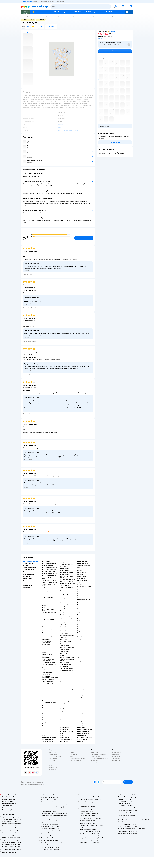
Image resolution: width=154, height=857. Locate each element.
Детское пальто (63, 696)
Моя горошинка (46, 674)
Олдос (78, 617)
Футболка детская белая (65, 698)
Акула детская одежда (82, 611)
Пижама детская (81, 697)
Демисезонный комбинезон (67, 647)
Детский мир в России (26, 784)
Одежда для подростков (65, 664)
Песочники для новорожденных (82, 17)
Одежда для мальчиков (47, 716)
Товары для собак (116, 756)
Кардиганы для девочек (47, 739)
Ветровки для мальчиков (48, 686)
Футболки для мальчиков (48, 690)
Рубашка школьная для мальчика (49, 582)
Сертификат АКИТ (53, 767)
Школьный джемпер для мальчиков (48, 620)
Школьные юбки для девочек (49, 575)
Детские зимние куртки (65, 694)
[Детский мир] (34, 6)
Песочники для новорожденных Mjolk (104, 17)
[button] (129, 12)
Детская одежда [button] (27, 578)
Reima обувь (80, 574)
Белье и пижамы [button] (27, 585)
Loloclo (79, 647)
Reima (78, 619)
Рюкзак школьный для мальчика (49, 573)
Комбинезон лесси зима (66, 674)
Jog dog (61, 735)
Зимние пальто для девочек (48, 728)
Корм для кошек (116, 754)
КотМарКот (80, 687)
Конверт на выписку (47, 629)
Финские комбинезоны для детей (66, 671)
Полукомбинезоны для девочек (67, 616)
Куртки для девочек (64, 614)
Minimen (79, 659)
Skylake (43, 607)
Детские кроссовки (64, 727)
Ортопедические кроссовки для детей (84, 570)
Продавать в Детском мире (55, 754)
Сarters (79, 649)
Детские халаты (81, 699)
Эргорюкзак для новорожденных (46, 645)
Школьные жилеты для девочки (49, 617)
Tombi (78, 582)
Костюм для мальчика (47, 694)
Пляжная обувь (81, 605)
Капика (79, 627)
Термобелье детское (65, 692)
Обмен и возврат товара (55, 756)
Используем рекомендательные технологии (32, 782)
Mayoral (79, 629)
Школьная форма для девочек (49, 563)
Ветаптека (114, 762)
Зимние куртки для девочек (66, 593)
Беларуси (41, 784)
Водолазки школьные (47, 623)
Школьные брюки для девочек (49, 591)
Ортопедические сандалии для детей (84, 587)
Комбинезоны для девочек (66, 581)
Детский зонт (80, 741)
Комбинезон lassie (64, 662)
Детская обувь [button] (27, 581)
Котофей (79, 609)
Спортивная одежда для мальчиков (47, 684)
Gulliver (79, 613)
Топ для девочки (81, 707)
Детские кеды (80, 607)
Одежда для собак (116, 760)
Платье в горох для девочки (66, 620)
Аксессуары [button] (26, 587)
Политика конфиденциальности (57, 762)
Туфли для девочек (64, 628)
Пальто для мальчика (47, 706)
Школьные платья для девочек (49, 580)
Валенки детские (64, 741)
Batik (78, 655)
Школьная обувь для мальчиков (49, 595)
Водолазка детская (64, 684)
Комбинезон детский (65, 645)
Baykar (79, 673)
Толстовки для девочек (47, 732)
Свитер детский (63, 706)
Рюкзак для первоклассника (84, 717)
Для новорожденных (64, 17)
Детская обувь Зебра (82, 563)
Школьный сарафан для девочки (50, 615)
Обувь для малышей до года (48, 662)
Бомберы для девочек (65, 606)
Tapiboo (61, 733)
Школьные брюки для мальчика (49, 569)
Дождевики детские (64, 686)
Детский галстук (81, 727)
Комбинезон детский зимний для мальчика (49, 703)
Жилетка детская (64, 682)
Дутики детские (81, 589)
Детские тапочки (64, 729)
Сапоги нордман (64, 717)
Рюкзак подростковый (82, 713)
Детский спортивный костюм (67, 657)
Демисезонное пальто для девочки (66, 561)
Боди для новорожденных (48, 636)
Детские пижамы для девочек (67, 572)
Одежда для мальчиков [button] (29, 567)
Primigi (79, 567)
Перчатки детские (81, 723)
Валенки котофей (81, 576)
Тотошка (79, 645)
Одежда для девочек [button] (28, 569)
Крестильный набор (47, 654)
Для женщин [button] (26, 576)
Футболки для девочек (47, 741)
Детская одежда (50, 17)
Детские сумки (81, 725)
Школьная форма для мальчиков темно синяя (50, 613)
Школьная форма (46, 561)
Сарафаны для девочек (47, 587)
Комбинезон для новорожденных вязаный (48, 671)
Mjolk (78, 657)
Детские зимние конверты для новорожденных (49, 656)
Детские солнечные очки (83, 733)
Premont (79, 663)
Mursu (78, 603)
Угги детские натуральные (66, 739)
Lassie (78, 621)
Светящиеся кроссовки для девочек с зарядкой (66, 632)
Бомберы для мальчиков (48, 710)
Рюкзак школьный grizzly (48, 565)
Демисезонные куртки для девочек (66, 577)
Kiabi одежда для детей (82, 679)
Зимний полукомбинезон (66, 702)
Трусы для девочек (81, 695)
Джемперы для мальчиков (48, 714)
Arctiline (79, 681)
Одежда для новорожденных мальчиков (49, 665)
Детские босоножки (82, 580)
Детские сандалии (81, 572)
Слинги (61, 643)
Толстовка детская (64, 680)
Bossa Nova (80, 651)
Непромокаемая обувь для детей (83, 600)
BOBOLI (79, 685)
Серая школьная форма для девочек (48, 585)
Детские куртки (63, 653)
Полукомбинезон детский (66, 668)
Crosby (79, 661)
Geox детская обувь (64, 737)
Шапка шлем (80, 719)
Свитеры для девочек (65, 574)
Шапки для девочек (82, 721)
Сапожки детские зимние (83, 565)
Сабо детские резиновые (83, 597)
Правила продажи (53, 758)
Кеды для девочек (64, 637)
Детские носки (81, 693)
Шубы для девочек (64, 570)
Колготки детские (81, 691)
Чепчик (79, 709)
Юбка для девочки (46, 730)
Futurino (79, 641)
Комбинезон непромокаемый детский (67, 660)
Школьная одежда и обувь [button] (30, 561)
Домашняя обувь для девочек (67, 635)
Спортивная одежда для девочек (67, 583)
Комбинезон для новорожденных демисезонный (50, 677)
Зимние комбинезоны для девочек (48, 734)
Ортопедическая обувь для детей (66, 714)
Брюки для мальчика (47, 688)
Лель (78, 653)
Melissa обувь (80, 593)
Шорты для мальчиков (47, 712)
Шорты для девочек (64, 591)
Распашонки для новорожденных (46, 638)
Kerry (78, 631)
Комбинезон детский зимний (67, 649)
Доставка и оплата (53, 752)
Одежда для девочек (64, 566)
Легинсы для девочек (65, 568)
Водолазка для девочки (65, 624)
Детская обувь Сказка (82, 561)
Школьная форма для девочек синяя (49, 578)
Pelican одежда (81, 643)
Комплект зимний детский (66, 690)
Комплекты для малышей (48, 679)
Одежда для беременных (66, 641)
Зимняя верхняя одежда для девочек (66, 588)
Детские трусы (81, 705)
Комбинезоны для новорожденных (46, 642)
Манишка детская (81, 735)
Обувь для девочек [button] (28, 574)
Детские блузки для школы (48, 571)
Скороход (79, 584)
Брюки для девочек (64, 602)
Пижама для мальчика (47, 708)
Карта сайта (52, 771)
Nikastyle (79, 639)
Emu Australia (80, 669)
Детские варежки (81, 711)
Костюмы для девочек (65, 608)
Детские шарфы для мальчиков (84, 729)
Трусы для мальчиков (82, 701)
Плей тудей (80, 615)
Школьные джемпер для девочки (48, 610)
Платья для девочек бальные (49, 737)
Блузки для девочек (64, 612)
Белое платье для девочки (66, 600)
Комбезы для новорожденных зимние (49, 648)
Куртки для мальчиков (47, 681)
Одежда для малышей (47, 631)
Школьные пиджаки (47, 625)
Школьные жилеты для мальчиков (47, 598)
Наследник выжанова (82, 625)
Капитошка (80, 677)
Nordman (62, 721)
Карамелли (80, 665)
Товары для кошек (116, 752)
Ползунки (62, 655)
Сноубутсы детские (64, 712)
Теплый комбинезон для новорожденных (48, 660)
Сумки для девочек (82, 739)
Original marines (81, 635)
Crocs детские (63, 725)
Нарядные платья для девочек (49, 724)
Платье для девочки (46, 726)
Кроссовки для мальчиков (66, 626)
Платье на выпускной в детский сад (49, 633)
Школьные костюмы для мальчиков (48, 601)
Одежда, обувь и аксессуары (35, 17)
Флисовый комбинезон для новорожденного (48, 668)
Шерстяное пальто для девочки (67, 618)
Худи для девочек (64, 610)
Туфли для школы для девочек (49, 593)
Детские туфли (63, 639)
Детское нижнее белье (83, 703)
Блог (92, 764)
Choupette (80, 623)
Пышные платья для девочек (66, 564)
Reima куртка (63, 676)
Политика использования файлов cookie (57, 764)
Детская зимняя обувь (82, 591)
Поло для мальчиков (47, 700)
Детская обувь (63, 710)
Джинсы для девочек (65, 598)
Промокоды (52, 760)
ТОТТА (79, 683)
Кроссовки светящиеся (65, 719)
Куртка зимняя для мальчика (48, 692)
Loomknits (80, 637)
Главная (23, 17)
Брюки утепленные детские (66, 708)
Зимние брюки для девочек (66, 622)
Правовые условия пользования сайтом (41, 781)
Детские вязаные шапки (83, 731)
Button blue (80, 633)
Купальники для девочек (83, 689)
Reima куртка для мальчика (48, 722)
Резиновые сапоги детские (66, 731)
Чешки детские (63, 723)
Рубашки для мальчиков (47, 698)
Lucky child (80, 675)
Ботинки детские (81, 595)
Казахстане (35, 784)
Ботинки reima (81, 578)
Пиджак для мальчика (65, 700)
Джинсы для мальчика (47, 720)
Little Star (79, 671)
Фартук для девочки (47, 589)
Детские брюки (63, 704)
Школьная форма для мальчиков (50, 567)
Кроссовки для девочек (65, 630)
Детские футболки (64, 666)
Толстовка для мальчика (47, 696)
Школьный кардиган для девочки (48, 604)
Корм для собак (116, 758)
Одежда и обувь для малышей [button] (28, 564)
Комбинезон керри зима (66, 688)
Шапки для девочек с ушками (84, 737)
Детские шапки (81, 715)
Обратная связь (52, 769)
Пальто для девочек (64, 585)
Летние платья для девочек (66, 604)
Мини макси (80, 667)
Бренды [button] (25, 583)
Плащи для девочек (64, 678)
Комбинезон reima (64, 651)
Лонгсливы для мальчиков (48, 718)
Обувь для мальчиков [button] (29, 572)
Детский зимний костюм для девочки (67, 595)
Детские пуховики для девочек (67, 579)
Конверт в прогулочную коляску (48, 651)
